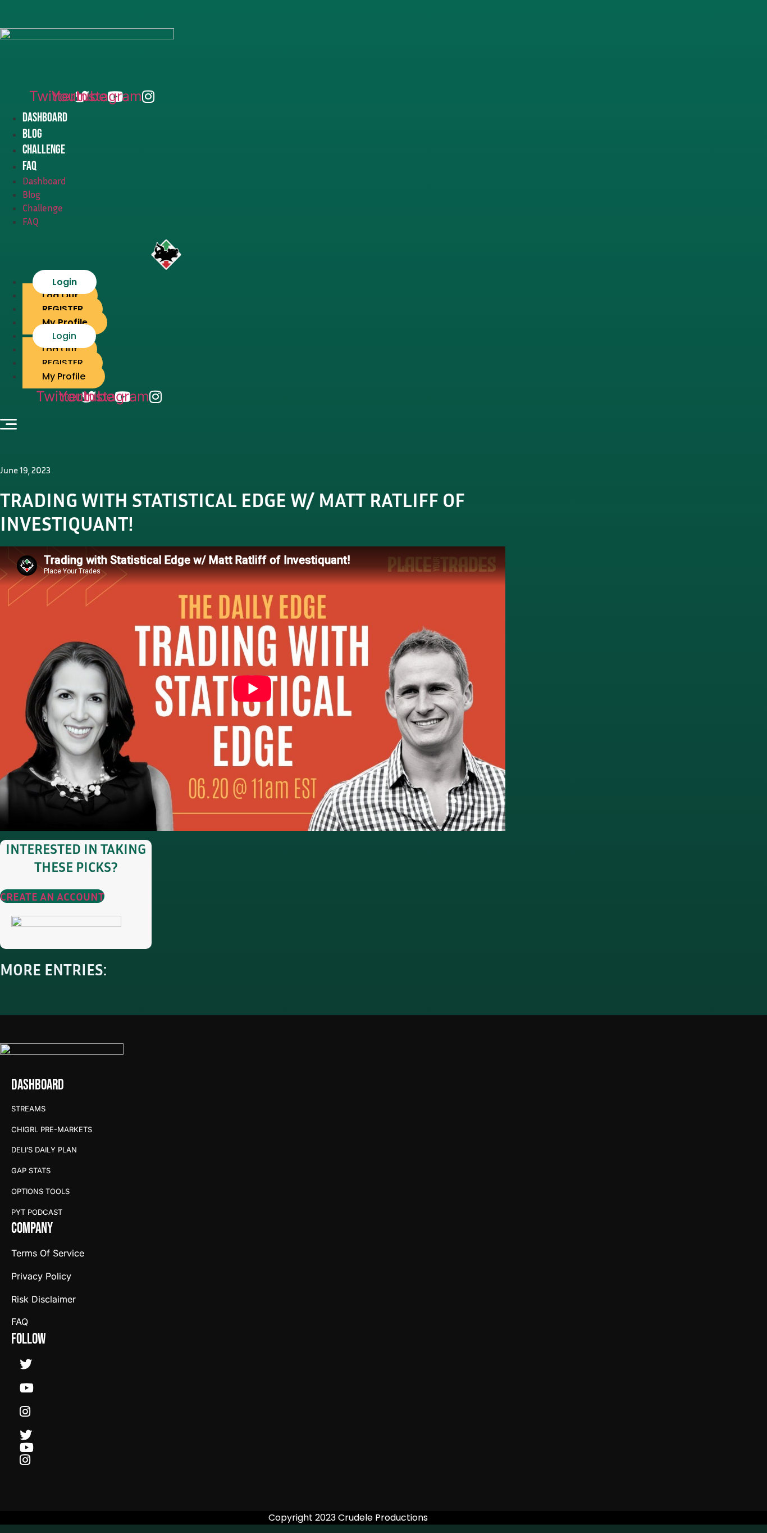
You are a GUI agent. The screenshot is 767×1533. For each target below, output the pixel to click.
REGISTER (62, 308)
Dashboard (44, 117)
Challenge (43, 149)
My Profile (65, 322)
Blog (32, 134)
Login (64, 281)
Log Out (60, 295)
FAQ (29, 166)
